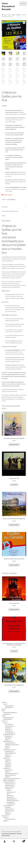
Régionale (18, 14)
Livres (9, 14)
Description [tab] (5, 207)
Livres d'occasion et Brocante (8, 6)
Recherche (14, 841)
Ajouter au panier (14, 444)
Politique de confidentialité (9, 833)
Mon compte (4, 841)
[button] (24, 22)
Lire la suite (14, 484)
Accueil (5, 14)
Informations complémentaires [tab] (10, 211)
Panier (21, 840)
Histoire (13, 14)
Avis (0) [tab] (3, 215)
